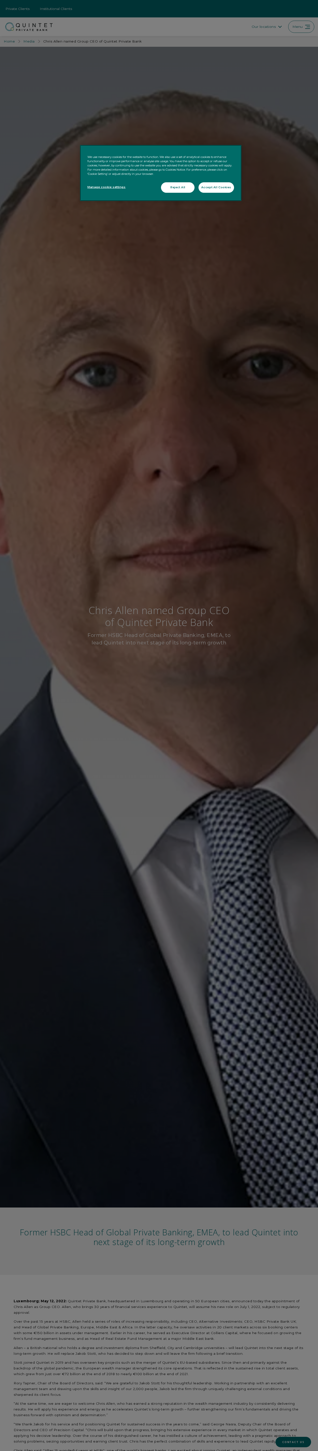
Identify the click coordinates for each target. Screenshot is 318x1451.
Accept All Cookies (216, 187)
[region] (160, 173)
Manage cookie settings (106, 187)
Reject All (177, 187)
